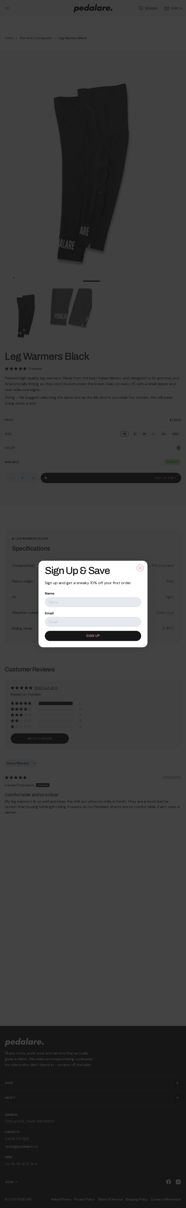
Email (49, 613)
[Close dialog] (140, 568)
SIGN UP (93, 636)
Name (49, 593)
